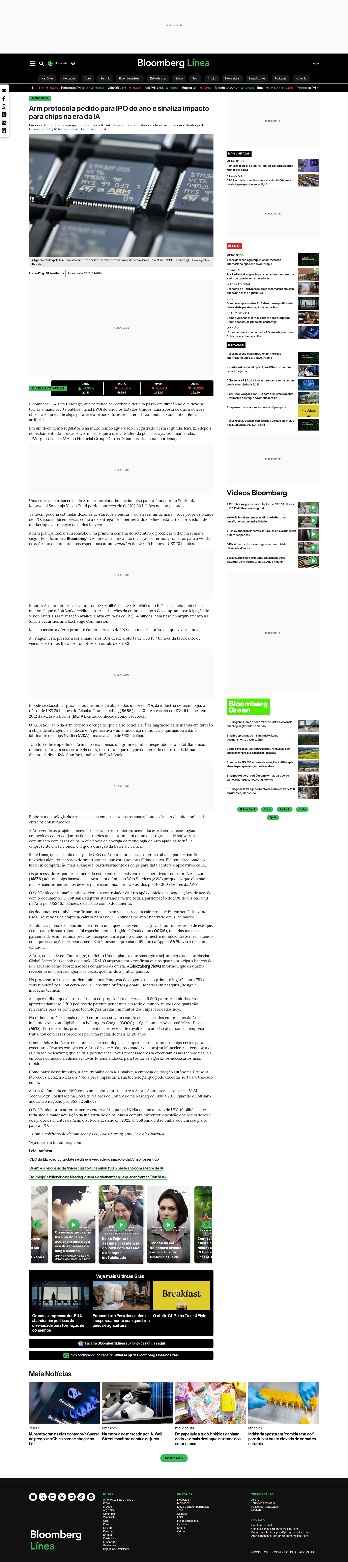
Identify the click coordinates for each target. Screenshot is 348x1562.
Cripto (181, 1531)
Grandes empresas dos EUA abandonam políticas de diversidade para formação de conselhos (58, 1323)
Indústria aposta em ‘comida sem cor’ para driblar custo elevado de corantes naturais (282, 1439)
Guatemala (109, 1545)
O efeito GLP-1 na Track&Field (179, 1315)
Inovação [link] (301, 78)
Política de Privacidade (264, 1506)
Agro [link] (88, 78)
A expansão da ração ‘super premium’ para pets (256, 407)
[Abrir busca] (41, 63)
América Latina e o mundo (118, 1499)
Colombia (109, 1513)
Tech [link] (195, 78)
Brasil (106, 1503)
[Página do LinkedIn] (72, 1497)
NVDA (83, 735)
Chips (267, 809)
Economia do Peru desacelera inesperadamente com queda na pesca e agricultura (121, 1320)
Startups (182, 1513)
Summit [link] (105, 78)
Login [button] (315, 63)
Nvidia (302, 809)
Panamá (108, 1531)
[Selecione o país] (73, 63)
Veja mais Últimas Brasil (121, 1276)
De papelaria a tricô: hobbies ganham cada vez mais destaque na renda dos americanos (208, 1439)
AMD (35, 1028)
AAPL (175, 941)
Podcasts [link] (280, 78)
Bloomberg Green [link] (129, 78)
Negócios (183, 1499)
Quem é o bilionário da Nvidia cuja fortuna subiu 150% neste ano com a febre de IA (96, 1168)
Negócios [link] (47, 78)
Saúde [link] (179, 78)
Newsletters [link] (232, 78)
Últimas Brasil (247, 809)
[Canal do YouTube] (52, 1497)
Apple (273, 817)
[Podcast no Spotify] (91, 1497)
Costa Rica (109, 1538)
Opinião (182, 1524)
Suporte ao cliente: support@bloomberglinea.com (280, 1532)
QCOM (159, 930)
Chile (106, 1520)
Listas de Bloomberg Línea (193, 1506)
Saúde (181, 1527)
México (107, 1506)
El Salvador (110, 1541)
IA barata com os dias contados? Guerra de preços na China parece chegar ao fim (64, 1439)
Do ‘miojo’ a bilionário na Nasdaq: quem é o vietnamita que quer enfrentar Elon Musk (98, 1177)
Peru (106, 1524)
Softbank (285, 809)
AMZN (36, 879)
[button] (4, 90)
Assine (255, 1499)
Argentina (109, 1510)
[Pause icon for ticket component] (31, 88)
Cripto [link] (211, 78)
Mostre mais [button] (174, 1458)
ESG (180, 1517)
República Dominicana (116, 1549)
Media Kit (256, 1510)
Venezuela (109, 1517)
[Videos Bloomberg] (273, 493)
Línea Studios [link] (257, 78)
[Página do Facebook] (33, 1497)
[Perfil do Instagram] (62, 1497)
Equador (108, 1527)
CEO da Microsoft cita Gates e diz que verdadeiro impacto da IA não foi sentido (94, 1159)
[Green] (273, 706)
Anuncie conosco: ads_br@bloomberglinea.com (279, 1535)
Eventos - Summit (261, 1525)
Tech (180, 1510)
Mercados (40, 98)
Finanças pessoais (188, 1520)
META (78, 716)
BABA (126, 710)
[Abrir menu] (32, 63)
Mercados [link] (69, 78)
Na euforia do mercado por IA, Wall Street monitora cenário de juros (132, 1436)
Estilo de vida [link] (158, 78)
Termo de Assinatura (263, 1503)
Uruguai (107, 1534)
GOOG (127, 1023)
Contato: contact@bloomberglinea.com (274, 1528)
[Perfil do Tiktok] (81, 1497)
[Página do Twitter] (43, 1497)
